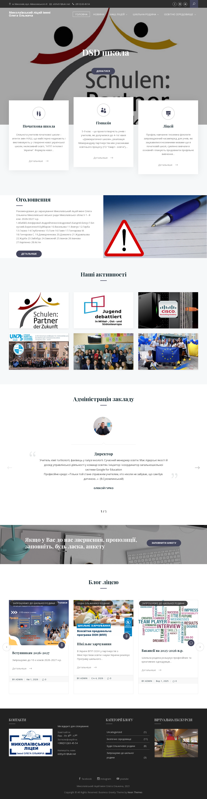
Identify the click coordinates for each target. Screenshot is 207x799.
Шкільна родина (144, 14)
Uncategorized (114, 732)
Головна (81, 14)
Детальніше (36, 160)
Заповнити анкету (164, 542)
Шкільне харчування (29, 644)
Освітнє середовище (178, 14)
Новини (98, 14)
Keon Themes (135, 792)
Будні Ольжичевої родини (29, 603)
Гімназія (103, 122)
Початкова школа (39, 126)
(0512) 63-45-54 (83, 4)
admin (19, 678)
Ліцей (168, 126)
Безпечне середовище (155, 603)
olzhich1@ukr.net (61, 4)
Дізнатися (103, 71)
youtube (185, 4)
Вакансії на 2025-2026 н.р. (98, 650)
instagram (180, 4)
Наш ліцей (117, 14)
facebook (175, 4)
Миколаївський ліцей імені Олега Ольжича (29, 14)
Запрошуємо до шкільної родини (99, 603)
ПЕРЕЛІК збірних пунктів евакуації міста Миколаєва (163, 641)
